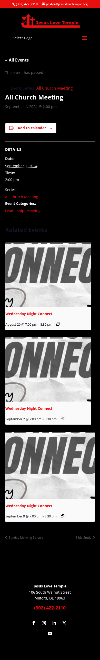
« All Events (17, 60)
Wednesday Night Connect (28, 313)
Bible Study (83, 537)
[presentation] (48, 275)
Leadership (14, 210)
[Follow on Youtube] (50, 633)
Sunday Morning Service (25, 537)
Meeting (33, 210)
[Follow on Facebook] (33, 623)
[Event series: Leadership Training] (58, 324)
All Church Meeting (21, 196)
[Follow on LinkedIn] (54, 623)
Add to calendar (32, 127)
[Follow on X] (64, 623)
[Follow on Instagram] (44, 623)
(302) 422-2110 (27, 4)
